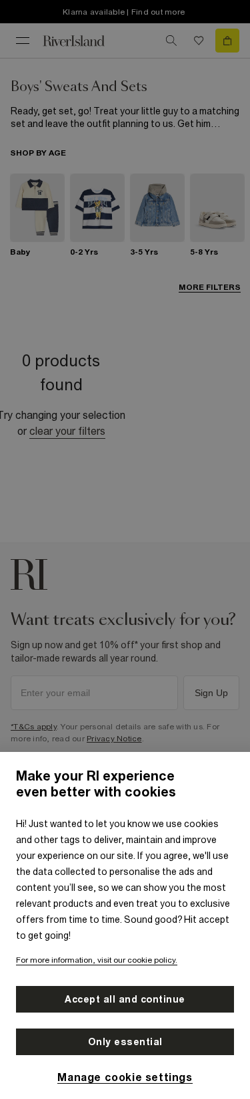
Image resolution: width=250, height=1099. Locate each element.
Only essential (125, 1042)
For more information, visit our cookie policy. (96, 960)
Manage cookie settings (124, 1077)
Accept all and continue (125, 999)
